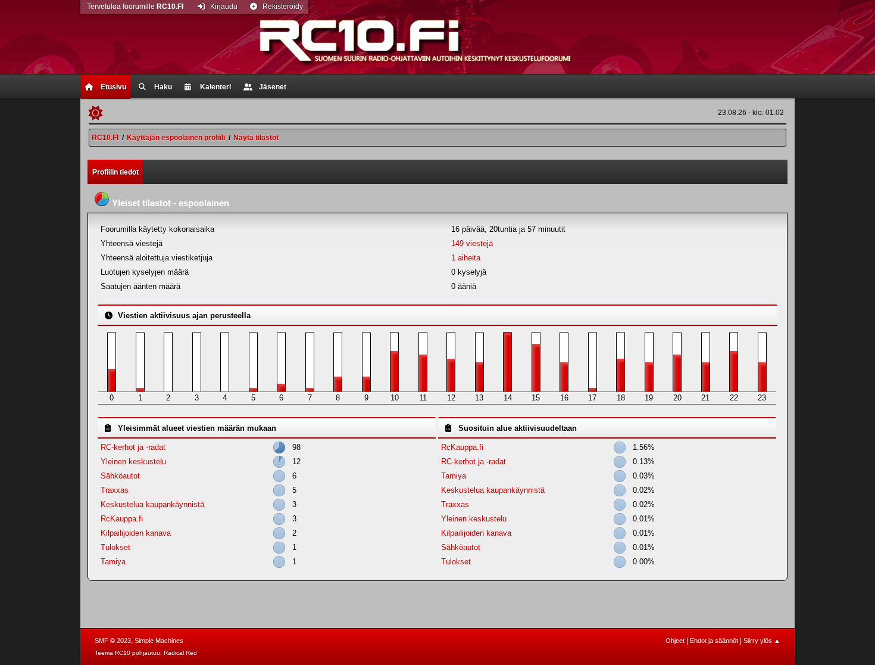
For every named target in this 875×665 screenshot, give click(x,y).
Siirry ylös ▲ (761, 640)
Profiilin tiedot (115, 172)
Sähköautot (120, 475)
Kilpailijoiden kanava (136, 533)
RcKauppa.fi (122, 518)
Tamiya (113, 561)
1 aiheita (465, 257)
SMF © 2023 (113, 640)
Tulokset (115, 547)
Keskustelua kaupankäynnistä (152, 504)
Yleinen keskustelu (133, 461)
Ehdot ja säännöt (714, 640)
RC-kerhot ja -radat (133, 447)
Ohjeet (675, 640)
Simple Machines (159, 640)
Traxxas (115, 490)
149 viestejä (472, 243)
